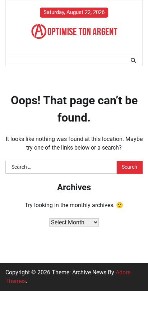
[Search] (133, 60)
